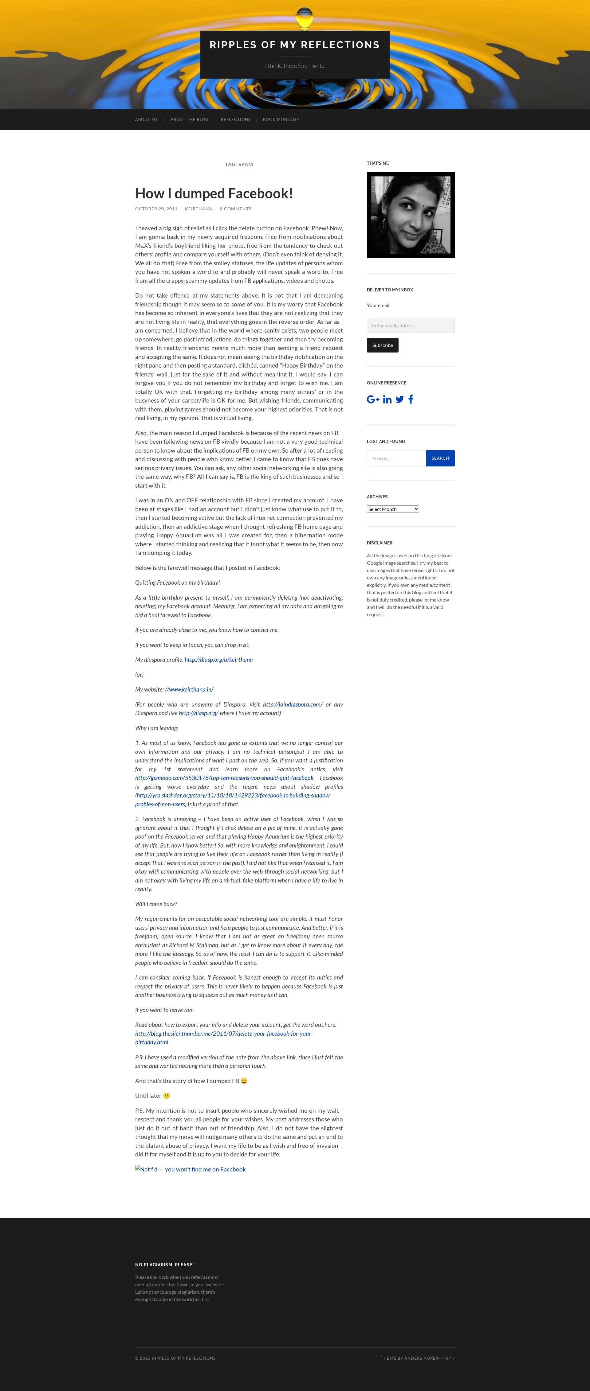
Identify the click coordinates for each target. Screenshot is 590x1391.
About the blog (190, 119)
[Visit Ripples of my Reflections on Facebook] (411, 401)
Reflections (236, 119)
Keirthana (199, 208)
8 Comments (235, 208)
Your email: (379, 305)
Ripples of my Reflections (295, 44)
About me (146, 119)
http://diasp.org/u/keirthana (219, 659)
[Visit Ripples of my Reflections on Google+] (373, 401)
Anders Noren (421, 1358)
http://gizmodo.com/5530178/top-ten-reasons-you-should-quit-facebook (224, 777)
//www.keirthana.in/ (189, 689)
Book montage (281, 119)
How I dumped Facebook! (214, 193)
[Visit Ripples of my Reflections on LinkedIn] (387, 401)
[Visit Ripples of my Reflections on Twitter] (399, 401)
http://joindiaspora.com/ (293, 704)
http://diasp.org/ (198, 712)
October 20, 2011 (156, 208)
